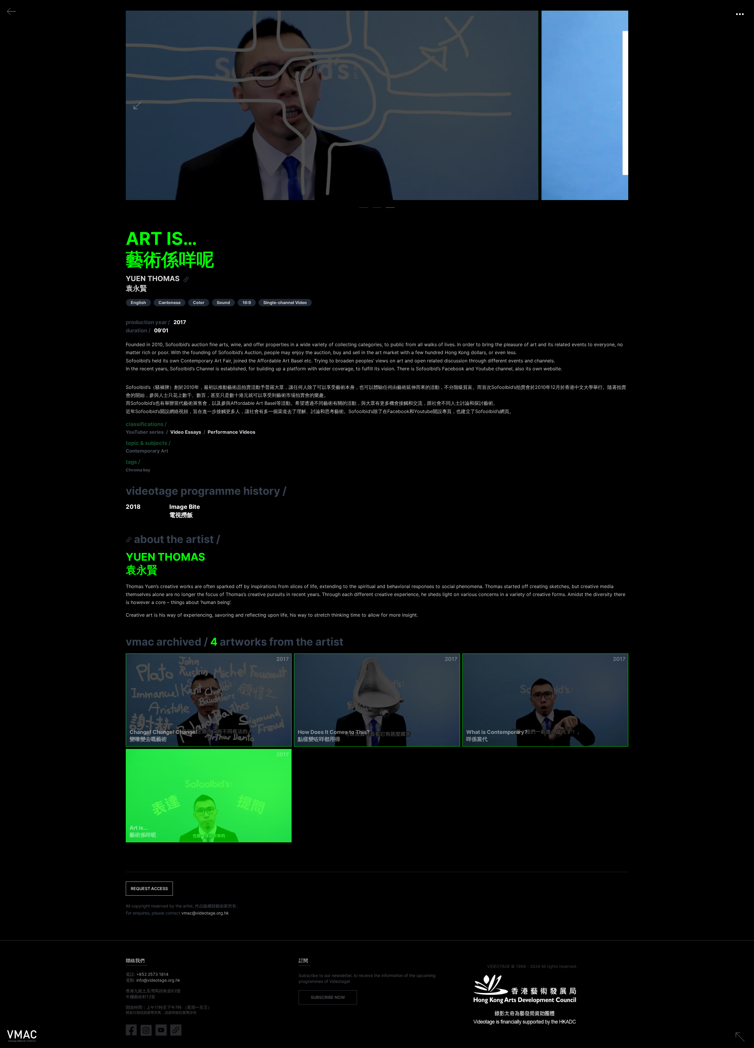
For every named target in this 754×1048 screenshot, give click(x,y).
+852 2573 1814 (152, 974)
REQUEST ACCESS (149, 888)
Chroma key (138, 469)
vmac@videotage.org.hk (205, 912)
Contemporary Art (147, 451)
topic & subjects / (148, 443)
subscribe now (328, 997)
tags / (133, 462)
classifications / (146, 424)
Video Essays (185, 432)
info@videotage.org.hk (158, 980)
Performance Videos (231, 432)
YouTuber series (145, 432)
